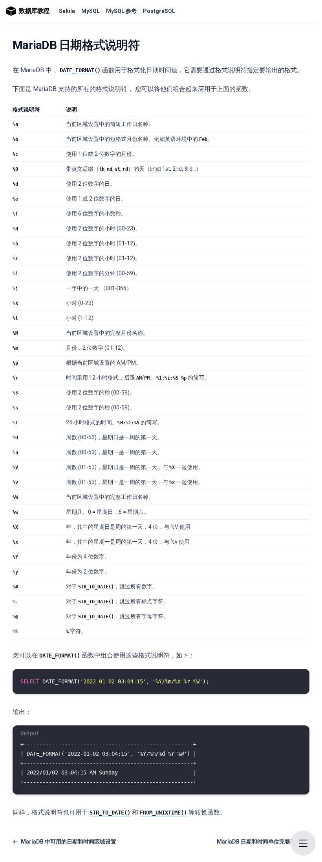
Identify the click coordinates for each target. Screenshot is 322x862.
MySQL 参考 (121, 11)
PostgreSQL (159, 11)
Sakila (67, 11)
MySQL (90, 11)
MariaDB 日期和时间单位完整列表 (263, 841)
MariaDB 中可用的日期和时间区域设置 (64, 841)
